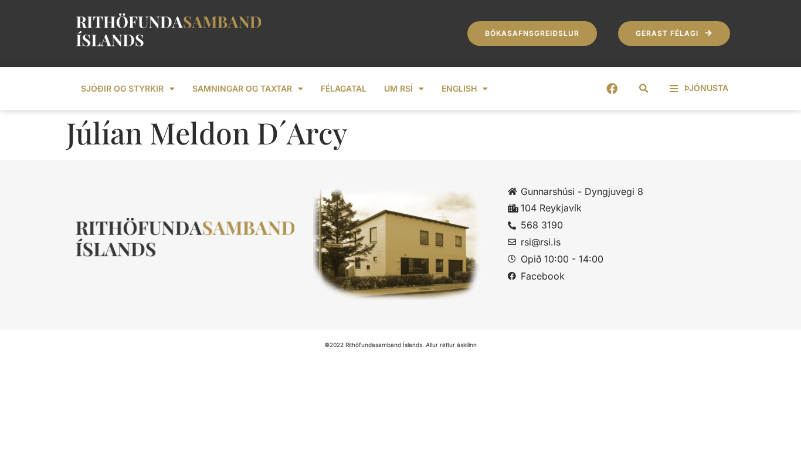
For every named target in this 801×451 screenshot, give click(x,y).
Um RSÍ (398, 88)
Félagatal (343, 88)
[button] (644, 88)
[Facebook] (611, 88)
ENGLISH (459, 88)
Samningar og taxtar (242, 88)
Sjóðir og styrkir (122, 88)
